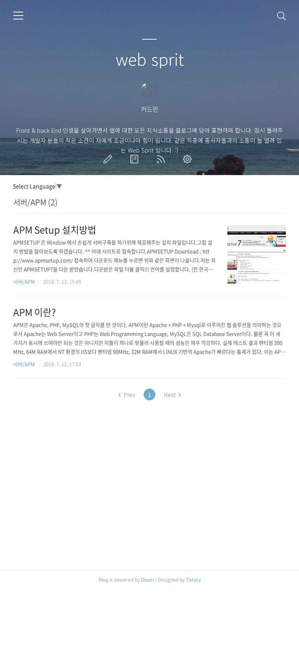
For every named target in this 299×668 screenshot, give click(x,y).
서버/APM (24, 281)
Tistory (193, 579)
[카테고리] (18, 15)
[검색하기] (281, 15)
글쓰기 (109, 159)
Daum (147, 579)
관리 (188, 159)
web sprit (150, 58)
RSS (162, 159)
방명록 (136, 159)
